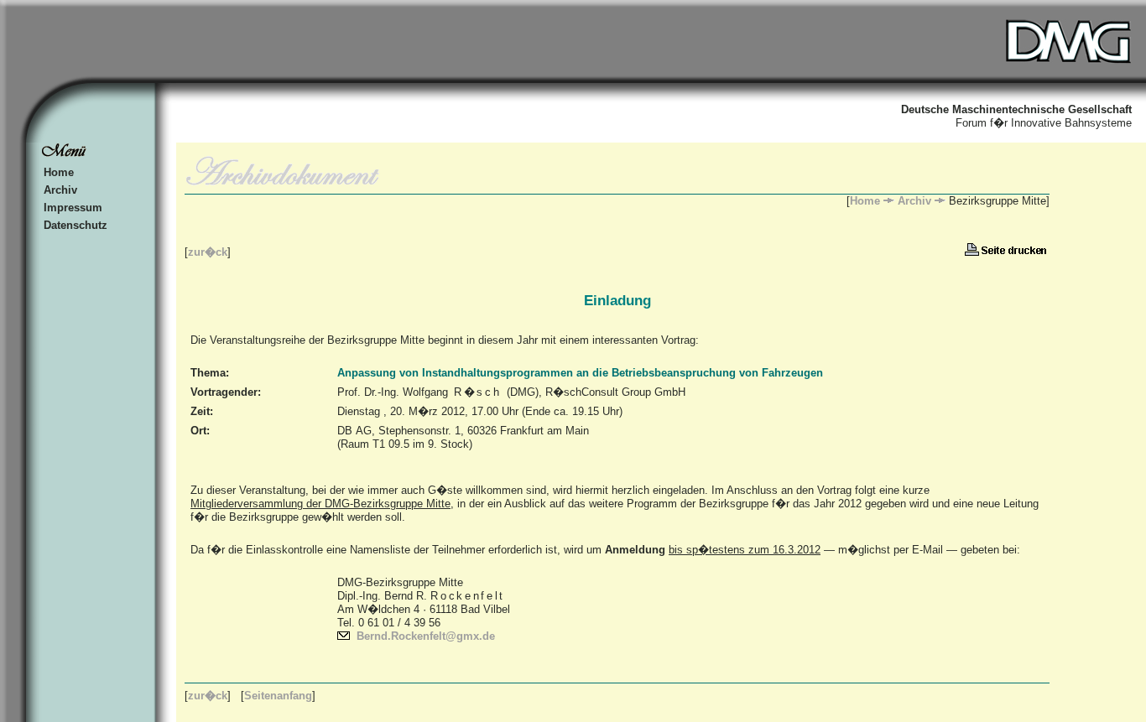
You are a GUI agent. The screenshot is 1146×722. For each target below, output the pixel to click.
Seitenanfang (278, 695)
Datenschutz (75, 225)
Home (59, 172)
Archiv (60, 190)
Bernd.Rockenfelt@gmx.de (426, 636)
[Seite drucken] (1007, 252)
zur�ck (207, 252)
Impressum (73, 207)
